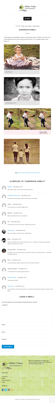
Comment (5, 305)
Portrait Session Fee (6, 380)
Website (4, 339)
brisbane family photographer (24, 172)
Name (4, 324)
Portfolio (3, 378)
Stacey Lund (11, 286)
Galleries (30, 26)
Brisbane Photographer (35, 172)
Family (26, 26)
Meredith (10, 186)
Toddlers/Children (36, 26)
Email (4, 332)
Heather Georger (12, 277)
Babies (22, 26)
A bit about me (5, 376)
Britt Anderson (11, 230)
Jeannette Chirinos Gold (14, 195)
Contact (3, 382)
